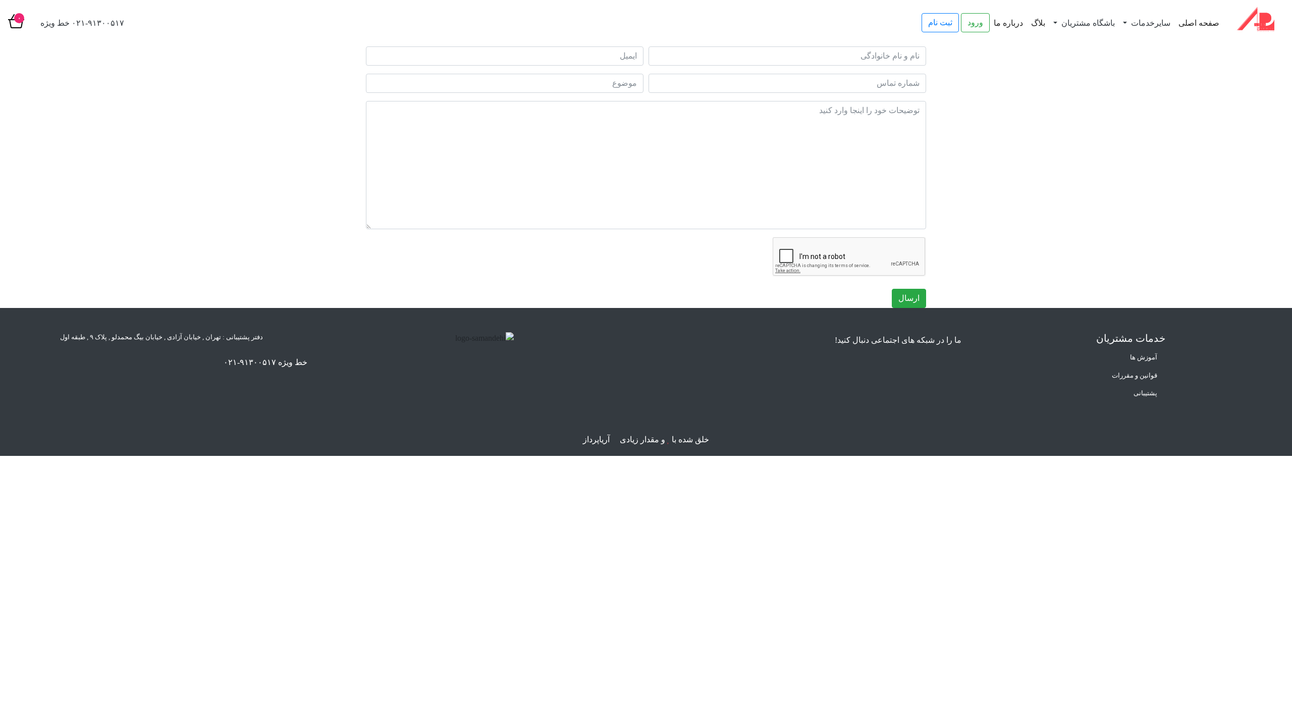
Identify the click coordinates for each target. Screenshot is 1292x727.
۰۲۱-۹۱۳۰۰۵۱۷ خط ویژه (82, 23)
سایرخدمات (1149, 23)
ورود (975, 22)
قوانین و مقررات (1134, 375)
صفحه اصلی (1198, 23)
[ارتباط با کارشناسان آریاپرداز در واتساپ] (25, 702)
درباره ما (1008, 23)
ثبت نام (940, 22)
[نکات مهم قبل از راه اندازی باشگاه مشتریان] (25, 656)
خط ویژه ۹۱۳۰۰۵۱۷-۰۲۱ (265, 362)
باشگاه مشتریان (1087, 23)
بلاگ (1038, 23)
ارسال (909, 298)
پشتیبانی (1145, 393)
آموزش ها (1143, 357)
